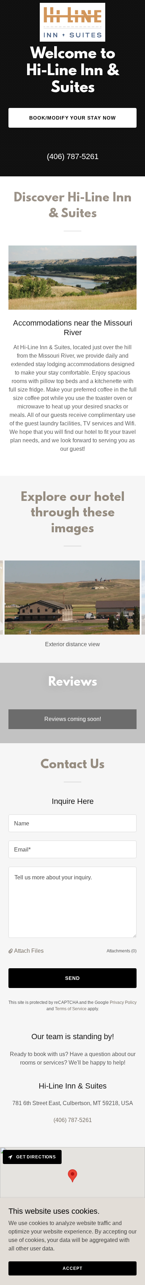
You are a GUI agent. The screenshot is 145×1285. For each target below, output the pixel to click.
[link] (73, 5)
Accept (72, 1268)
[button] (11, 951)
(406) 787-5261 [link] (73, 156)
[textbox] (72, 823)
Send (72, 978)
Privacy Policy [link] (123, 1002)
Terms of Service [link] (71, 1008)
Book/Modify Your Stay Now (72, 118)
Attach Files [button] (29, 951)
